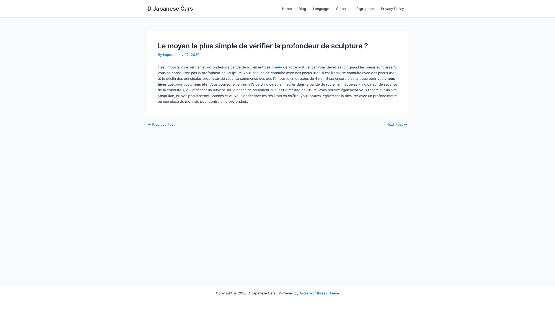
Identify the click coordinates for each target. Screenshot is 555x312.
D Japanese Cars (170, 8)
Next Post (397, 124)
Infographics (364, 8)
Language (321, 8)
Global (341, 8)
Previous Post (161, 124)
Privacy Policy (392, 8)
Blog (302, 8)
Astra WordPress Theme (319, 293)
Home (287, 8)
